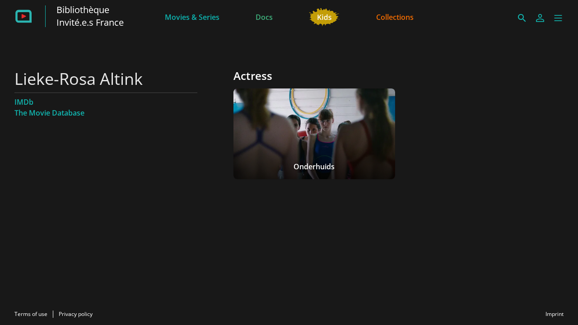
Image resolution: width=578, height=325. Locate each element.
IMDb (23, 102)
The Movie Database (49, 113)
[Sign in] (540, 18)
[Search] (522, 18)
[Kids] (324, 16)
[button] (558, 18)
